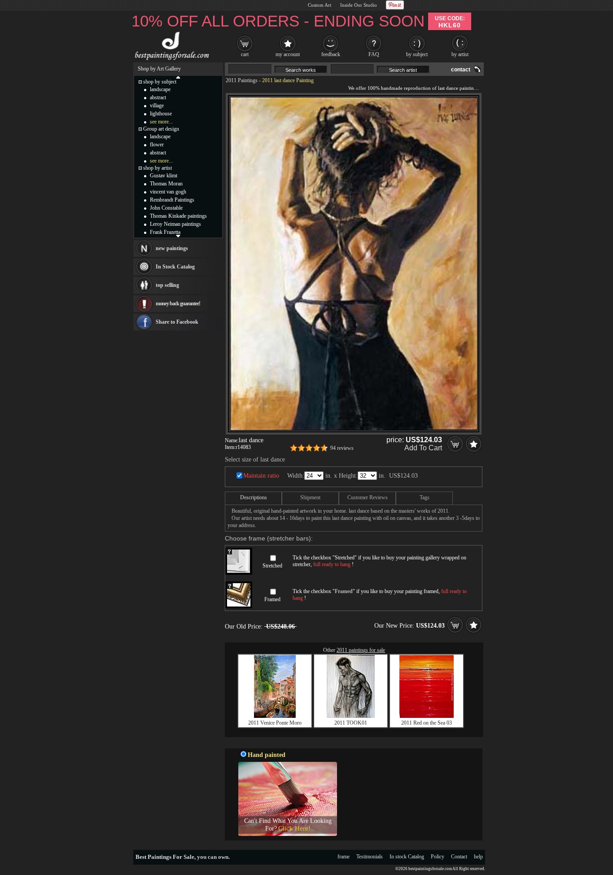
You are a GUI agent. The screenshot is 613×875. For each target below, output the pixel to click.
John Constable (166, 208)
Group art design (161, 129)
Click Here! (294, 828)
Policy (437, 856)
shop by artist (157, 168)
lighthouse (161, 113)
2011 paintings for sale (361, 650)
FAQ (373, 54)
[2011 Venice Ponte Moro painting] (275, 716)
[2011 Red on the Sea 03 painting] (426, 716)
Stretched (272, 566)
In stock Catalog (407, 856)
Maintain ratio (261, 475)
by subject (417, 54)
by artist (460, 54)
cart (245, 54)
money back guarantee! (178, 303)
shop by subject (159, 82)
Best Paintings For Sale (165, 856)
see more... (161, 122)
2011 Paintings (242, 80)
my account (288, 54)
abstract (158, 97)
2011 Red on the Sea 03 (426, 723)
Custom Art (319, 5)
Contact (459, 856)
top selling (167, 285)
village (157, 105)
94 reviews (342, 448)
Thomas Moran (166, 183)
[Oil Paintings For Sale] (171, 60)
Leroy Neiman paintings (175, 224)
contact (460, 69)
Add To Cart (423, 448)
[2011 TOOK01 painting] (351, 716)
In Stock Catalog (175, 267)
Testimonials (369, 856)
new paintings (172, 248)
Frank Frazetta (165, 232)
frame (343, 856)
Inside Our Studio (358, 5)
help (478, 856)
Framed (272, 599)
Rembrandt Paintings (172, 200)
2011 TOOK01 (350, 723)
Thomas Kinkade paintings (178, 216)
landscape (160, 89)
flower (157, 144)
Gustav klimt (163, 175)
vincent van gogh (168, 192)
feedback (330, 54)
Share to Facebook (177, 322)
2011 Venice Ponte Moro (275, 723)
